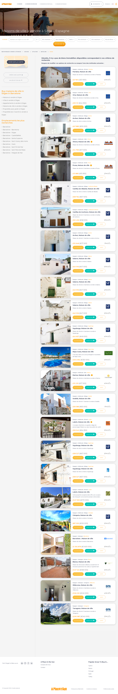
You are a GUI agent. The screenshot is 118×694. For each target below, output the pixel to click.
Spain (90, 674)
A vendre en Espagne (31, 4)
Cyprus (90, 665)
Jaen (85, 372)
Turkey (90, 676)
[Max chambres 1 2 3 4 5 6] (60, 39)
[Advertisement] (16, 168)
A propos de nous (45, 664)
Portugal (90, 671)
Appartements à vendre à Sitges (14, 103)
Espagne (75, 69)
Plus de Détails (78, 84)
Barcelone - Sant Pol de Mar (13, 147)
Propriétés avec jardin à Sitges (14, 109)
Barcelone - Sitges (9, 132)
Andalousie (80, 69)
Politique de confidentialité (77, 689)
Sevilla (85, 162)
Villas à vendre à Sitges (11, 100)
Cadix (85, 139)
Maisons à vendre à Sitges (12, 97)
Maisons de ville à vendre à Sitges (15, 106)
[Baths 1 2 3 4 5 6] (72, 39)
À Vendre (19, 4)
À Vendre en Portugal (46, 4)
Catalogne (80, 536)
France (90, 668)
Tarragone (86, 582)
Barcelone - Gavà (9, 144)
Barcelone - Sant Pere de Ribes (14, 150)
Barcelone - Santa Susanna (12, 138)
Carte (101, 83)
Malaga (85, 115)
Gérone (85, 559)
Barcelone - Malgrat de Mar (13, 153)
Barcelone (6, 127)
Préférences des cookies (108, 689)
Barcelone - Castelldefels (12, 135)
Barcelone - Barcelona (11, 130)
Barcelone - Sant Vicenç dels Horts (15, 141)
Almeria (86, 69)
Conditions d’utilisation (91, 689)
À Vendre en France (60, 4)
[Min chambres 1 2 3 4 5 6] (47, 39)
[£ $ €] (37, 39)
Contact (43, 667)
